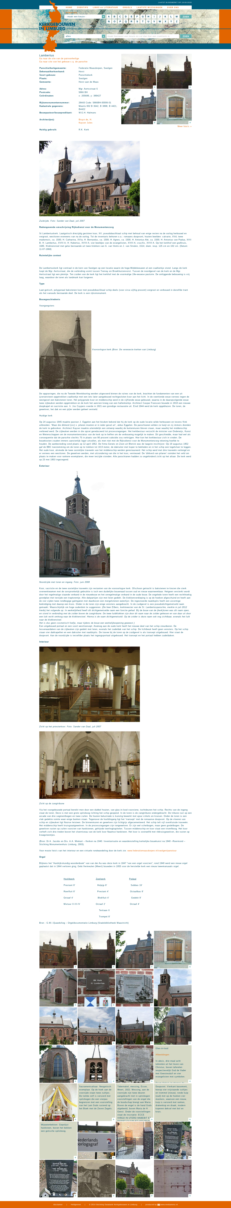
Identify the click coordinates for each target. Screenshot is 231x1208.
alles (68, 36)
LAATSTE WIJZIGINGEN (149, 7)
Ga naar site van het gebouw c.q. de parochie (63, 61)
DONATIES (71, 13)
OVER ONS (173, 7)
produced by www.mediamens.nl (162, 1204)
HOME (69, 7)
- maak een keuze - (76, 16)
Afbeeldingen (162, 1054)
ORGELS (127, 7)
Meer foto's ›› (185, 126)
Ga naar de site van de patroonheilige (59, 58)
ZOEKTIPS (82, 7)
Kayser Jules (86, 123)
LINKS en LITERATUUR (105, 7)
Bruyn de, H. (85, 119)
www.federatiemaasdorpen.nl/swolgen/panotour (152, 850)
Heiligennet (76, 1204)
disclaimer (58, 1204)
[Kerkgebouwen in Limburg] (57, 26)
